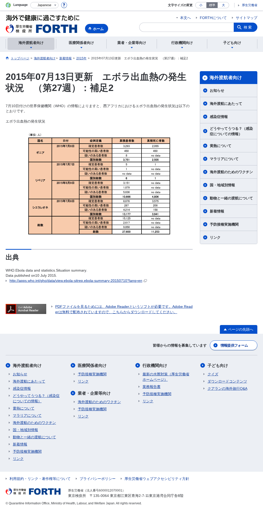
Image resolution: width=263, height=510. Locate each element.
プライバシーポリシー (98, 479)
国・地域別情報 (222, 185)
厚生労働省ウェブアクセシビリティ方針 (157, 479)
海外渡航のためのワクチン (231, 172)
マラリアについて (224, 159)
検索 (248, 27)
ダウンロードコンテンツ (227, 381)
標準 (212, 5)
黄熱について (220, 146)
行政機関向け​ (155, 365)
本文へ (185, 18)
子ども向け (218, 365)
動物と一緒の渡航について (231, 198)
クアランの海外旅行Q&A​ (227, 388)
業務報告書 (152, 387)
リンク (215, 237)
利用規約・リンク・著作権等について (40, 479)
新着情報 (217, 211)
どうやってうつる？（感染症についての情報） (231, 131)
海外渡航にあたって (226, 103)
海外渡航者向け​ (226, 77)
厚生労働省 (249, 5)
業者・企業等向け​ (94, 393)
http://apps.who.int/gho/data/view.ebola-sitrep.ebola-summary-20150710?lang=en (76, 281)
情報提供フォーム (234, 345)
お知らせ (217, 90)
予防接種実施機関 (224, 224)
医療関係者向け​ (92, 365)
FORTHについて (213, 18)
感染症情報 (219, 117)
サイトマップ (246, 18)
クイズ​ (213, 374)
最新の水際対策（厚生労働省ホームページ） (166, 377)
